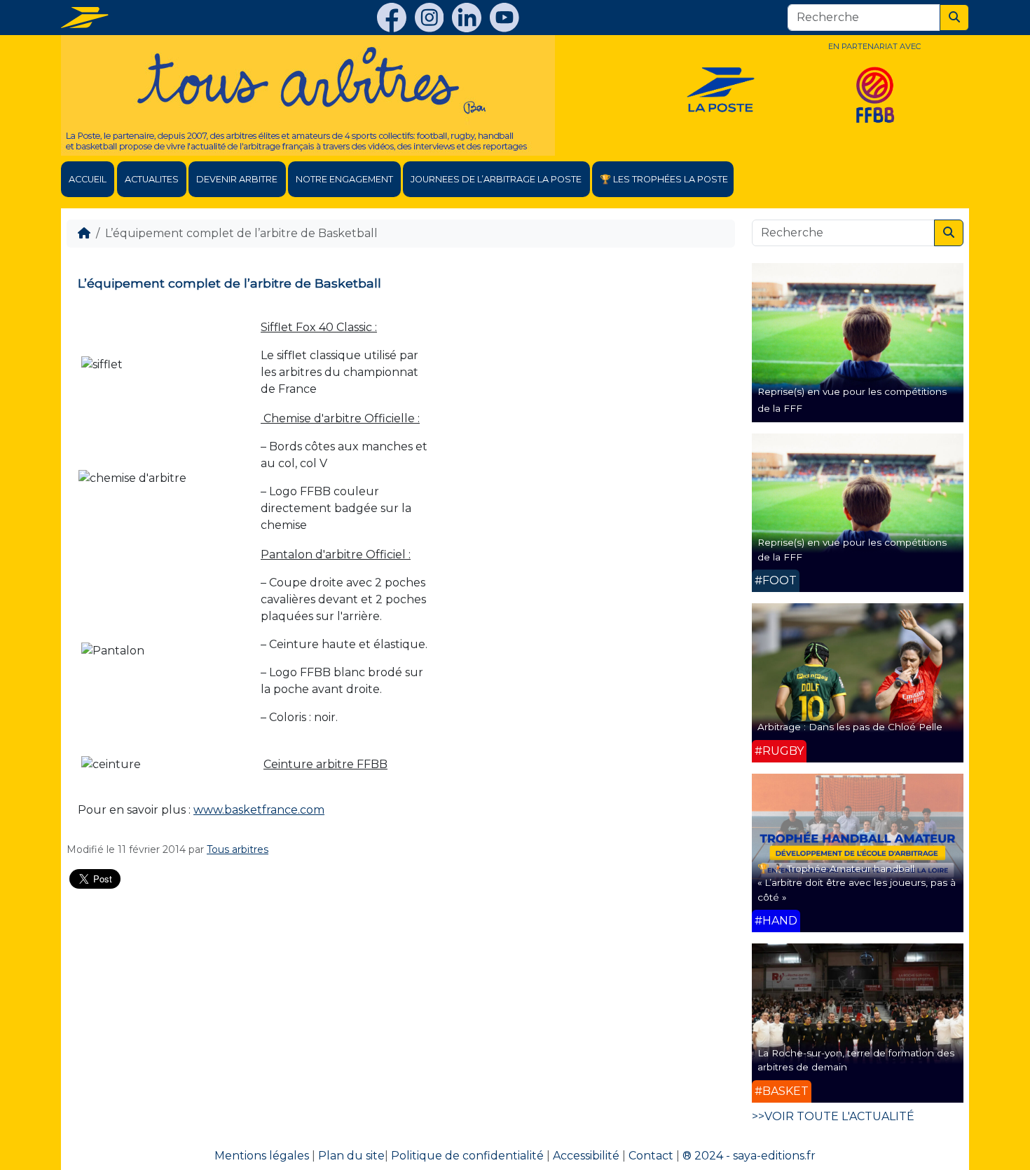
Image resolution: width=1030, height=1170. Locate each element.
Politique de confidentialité (467, 1155)
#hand (776, 920)
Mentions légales (261, 1155)
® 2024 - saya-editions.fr (749, 1155)
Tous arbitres (237, 849)
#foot (776, 580)
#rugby (779, 751)
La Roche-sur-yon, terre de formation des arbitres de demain (855, 1059)
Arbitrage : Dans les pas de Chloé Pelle (849, 726)
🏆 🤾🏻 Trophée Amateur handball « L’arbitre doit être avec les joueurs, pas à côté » (856, 883)
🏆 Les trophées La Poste (664, 179)
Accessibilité (586, 1155)
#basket (782, 1091)
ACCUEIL (88, 179)
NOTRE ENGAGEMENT (344, 179)
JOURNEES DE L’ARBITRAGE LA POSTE (496, 179)
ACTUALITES (152, 179)
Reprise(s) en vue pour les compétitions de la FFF (852, 549)
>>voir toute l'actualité (833, 1116)
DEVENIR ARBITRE (236, 179)
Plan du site (351, 1155)
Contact (651, 1155)
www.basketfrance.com (258, 809)
